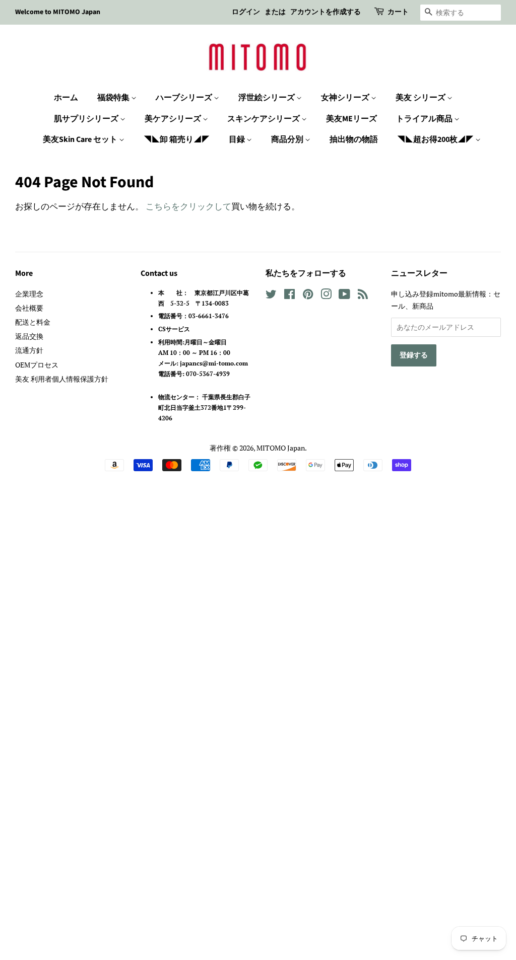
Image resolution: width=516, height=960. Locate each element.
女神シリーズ (346, 97)
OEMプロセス (36, 365)
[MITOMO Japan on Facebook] (289, 296)
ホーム (66, 97)
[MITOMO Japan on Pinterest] (307, 296)
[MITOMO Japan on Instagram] (326, 296)
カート (398, 12)
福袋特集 (114, 97)
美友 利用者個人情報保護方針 (61, 379)
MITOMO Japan (280, 448)
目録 (237, 139)
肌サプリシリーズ (87, 118)
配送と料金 (32, 322)
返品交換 (29, 336)
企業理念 (29, 294)
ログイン (246, 12)
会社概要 (29, 308)
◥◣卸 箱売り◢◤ (177, 139)
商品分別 (288, 139)
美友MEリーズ (351, 118)
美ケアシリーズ (174, 118)
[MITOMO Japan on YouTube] (344, 296)
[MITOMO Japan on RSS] (362, 296)
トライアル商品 (425, 118)
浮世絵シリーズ (267, 97)
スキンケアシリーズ (264, 118)
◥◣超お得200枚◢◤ (436, 139)
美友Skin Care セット (81, 139)
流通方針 (29, 350)
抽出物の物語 (354, 139)
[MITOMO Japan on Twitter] (271, 296)
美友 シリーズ (421, 97)
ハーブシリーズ (185, 97)
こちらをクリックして (188, 206)
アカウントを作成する (325, 12)
